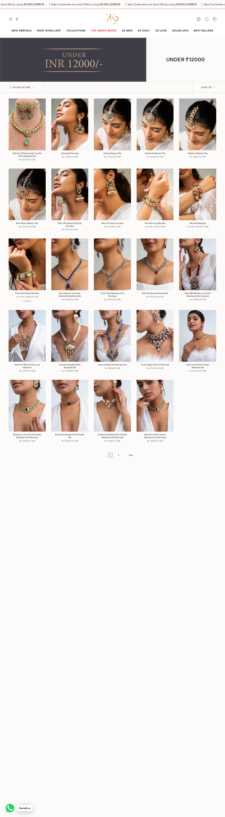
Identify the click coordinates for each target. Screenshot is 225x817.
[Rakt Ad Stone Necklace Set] (155, 264)
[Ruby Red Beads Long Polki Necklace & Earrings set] (197, 264)
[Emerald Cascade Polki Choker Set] (69, 406)
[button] (49, 31)
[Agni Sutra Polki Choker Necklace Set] (197, 336)
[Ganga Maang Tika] (112, 124)
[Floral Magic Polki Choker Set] (155, 336)
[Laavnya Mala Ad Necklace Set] (112, 336)
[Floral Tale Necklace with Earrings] (112, 264)
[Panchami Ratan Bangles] (27, 264)
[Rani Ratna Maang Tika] (27, 194)
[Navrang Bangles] (197, 194)
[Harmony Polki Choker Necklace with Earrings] (155, 406)
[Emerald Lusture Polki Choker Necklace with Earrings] (27, 406)
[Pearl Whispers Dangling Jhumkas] (69, 194)
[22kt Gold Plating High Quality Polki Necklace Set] (27, 124)
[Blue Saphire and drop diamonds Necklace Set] (69, 264)
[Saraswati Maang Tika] (155, 124)
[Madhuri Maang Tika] (197, 124)
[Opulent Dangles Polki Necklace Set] (69, 336)
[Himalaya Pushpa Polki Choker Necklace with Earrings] (112, 406)
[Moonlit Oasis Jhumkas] (112, 194)
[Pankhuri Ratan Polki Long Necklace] (27, 336)
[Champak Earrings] (69, 124)
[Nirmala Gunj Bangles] (155, 194)
